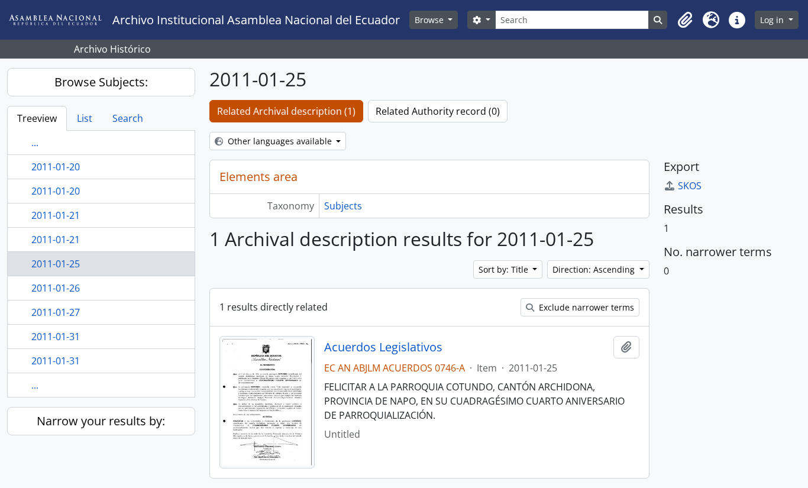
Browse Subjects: (101, 82)
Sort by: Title (505, 269)
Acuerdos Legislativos (383, 347)
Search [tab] (127, 118)
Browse (430, 19)
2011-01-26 (55, 288)
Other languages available (279, 141)
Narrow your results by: (101, 421)
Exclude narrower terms (585, 307)
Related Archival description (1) (286, 111)
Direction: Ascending (594, 269)
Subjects (343, 205)
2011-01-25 (55, 263)
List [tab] (84, 118)
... (34, 142)
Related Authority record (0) (438, 111)
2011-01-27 (55, 312)
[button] (685, 20)
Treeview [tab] (37, 118)
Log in (773, 19)
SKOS (690, 185)
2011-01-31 (55, 336)
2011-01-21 (55, 215)
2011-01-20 (55, 166)
